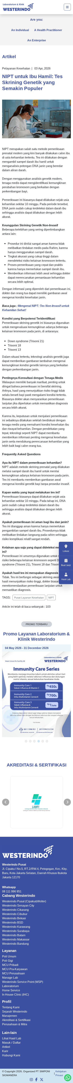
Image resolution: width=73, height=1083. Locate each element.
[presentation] (5, 802)
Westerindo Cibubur (14, 914)
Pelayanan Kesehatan (16, 68)
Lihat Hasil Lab (11, 1038)
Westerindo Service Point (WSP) (22, 982)
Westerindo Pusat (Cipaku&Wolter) (24, 901)
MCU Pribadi (10, 965)
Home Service (11, 990)
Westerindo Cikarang (15, 910)
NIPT (51, 597)
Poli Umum (9, 956)
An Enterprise (36, 40)
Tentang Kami (10, 1007)
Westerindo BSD (12, 922)
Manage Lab (10, 977)
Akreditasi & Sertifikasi (16, 1020)
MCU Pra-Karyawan (14, 969)
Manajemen (9, 1016)
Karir (5, 1051)
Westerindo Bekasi (14, 918)
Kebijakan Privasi (60, 1073)
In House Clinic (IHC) (15, 994)
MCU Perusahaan (13, 973)
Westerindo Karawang (16, 927)
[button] (26, 741)
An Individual (20, 30)
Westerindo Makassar (15, 939)
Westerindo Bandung (15, 944)
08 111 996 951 (11, 891)
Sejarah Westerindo (14, 1011)
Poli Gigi (7, 960)
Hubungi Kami (11, 1055)
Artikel (6, 1047)
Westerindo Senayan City (18, 905)
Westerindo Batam (13, 935)
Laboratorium (10, 986)
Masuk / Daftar (11, 1042)
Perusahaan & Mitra (14, 1024)
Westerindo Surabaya (15, 931)
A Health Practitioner (48, 30)
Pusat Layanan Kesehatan (29, 597)
